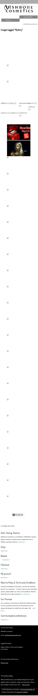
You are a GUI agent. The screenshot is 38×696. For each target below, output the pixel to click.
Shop (3, 546)
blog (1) (13, 103)
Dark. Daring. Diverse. (10, 532)
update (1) (14, 113)
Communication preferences (13, 615)
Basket (4, 555)
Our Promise (6, 599)
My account (6, 573)
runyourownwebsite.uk (27, 689)
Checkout (5, 564)
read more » (22, 542)
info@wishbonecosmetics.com (30, 24)
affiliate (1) (5, 103)
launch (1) (32, 103)
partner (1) (5, 113)
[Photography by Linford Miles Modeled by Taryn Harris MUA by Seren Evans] (18, 390)
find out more (4, 663)
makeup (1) (31, 108)
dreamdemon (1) (23, 104)
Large (30, 694)
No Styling (36, 694)
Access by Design (22, 692)
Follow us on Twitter (25, 2)
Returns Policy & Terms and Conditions (18, 582)
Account (8, 20)
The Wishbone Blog (7, 676)
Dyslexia (33, 694)
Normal (27, 694)
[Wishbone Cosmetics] (19, 9)
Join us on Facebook (28, 2)
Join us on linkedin (30, 2)
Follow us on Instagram (33, 2)
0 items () (28, 17)
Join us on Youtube (36, 2)
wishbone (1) (23, 114)
